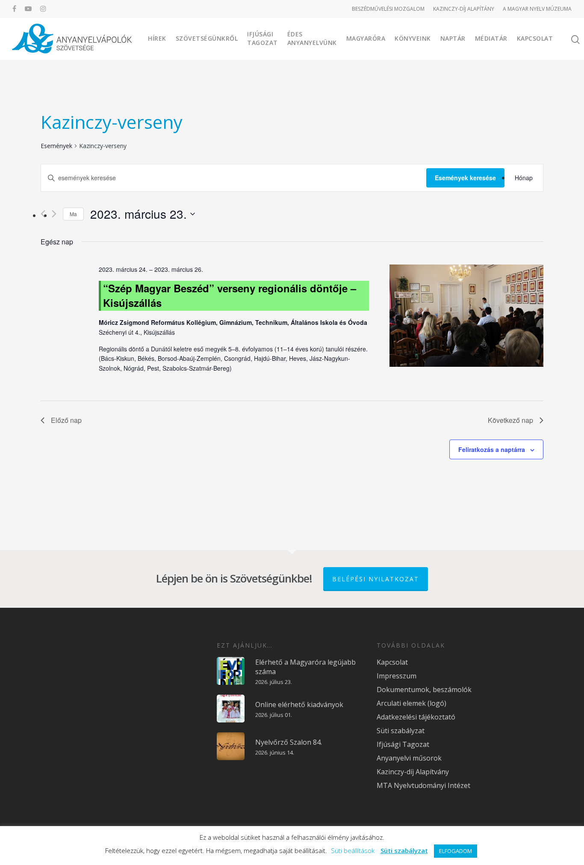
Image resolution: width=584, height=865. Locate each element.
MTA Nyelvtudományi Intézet (423, 785)
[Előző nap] (43, 214)
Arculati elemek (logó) (411, 703)
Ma (73, 213)
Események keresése (465, 177)
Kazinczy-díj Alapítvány (413, 771)
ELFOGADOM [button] (455, 851)
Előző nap (66, 420)
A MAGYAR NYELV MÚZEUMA (537, 8)
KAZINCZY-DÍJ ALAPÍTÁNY (463, 8)
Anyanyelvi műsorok (409, 758)
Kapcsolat (535, 38)
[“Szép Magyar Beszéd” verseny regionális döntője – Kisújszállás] (466, 317)
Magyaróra (366, 38)
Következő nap (510, 420)
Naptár (453, 38)
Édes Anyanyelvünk (312, 38)
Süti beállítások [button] (353, 850)
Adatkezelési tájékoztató (416, 717)
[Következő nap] (54, 214)
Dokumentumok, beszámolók (424, 689)
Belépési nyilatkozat (375, 579)
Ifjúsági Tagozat (262, 38)
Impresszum (396, 676)
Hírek (157, 38)
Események (56, 146)
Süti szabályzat (401, 730)
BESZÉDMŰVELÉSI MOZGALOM (388, 8)
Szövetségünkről (207, 38)
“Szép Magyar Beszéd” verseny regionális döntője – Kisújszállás (229, 295)
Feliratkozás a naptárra (491, 449)
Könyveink (413, 38)
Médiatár (491, 38)
